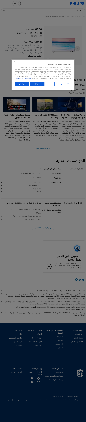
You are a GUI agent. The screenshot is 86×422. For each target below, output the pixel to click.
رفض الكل (37, 84)
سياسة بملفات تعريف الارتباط (23, 78)
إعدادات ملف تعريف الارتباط (63, 84)
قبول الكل (21, 84)
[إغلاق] (14, 62)
